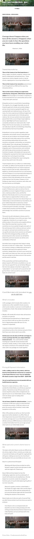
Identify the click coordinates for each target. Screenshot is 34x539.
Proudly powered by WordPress (19, 535)
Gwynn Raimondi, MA (15, 2)
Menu (17, 8)
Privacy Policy (5, 535)
